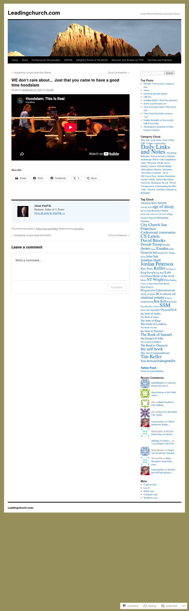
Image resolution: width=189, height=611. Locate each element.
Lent (168, 272)
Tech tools (145, 182)
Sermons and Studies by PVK (127, 60)
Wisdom (151, 189)
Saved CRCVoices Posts (154, 174)
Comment (117, 287)
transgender (166, 360)
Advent (161, 203)
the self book (152, 349)
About (25, 60)
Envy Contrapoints (119, 72)
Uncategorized (147, 186)
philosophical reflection (151, 169)
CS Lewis (150, 236)
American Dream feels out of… (163, 384)
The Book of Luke (149, 327)
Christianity (162, 217)
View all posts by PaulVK (49, 213)
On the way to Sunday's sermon (155, 164)
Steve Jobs (145, 310)
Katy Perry (147, 268)
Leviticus (146, 276)
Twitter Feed (148, 368)
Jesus (143, 256)
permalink (79, 228)
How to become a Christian (163, 156)
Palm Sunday (170, 280)
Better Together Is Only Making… (162, 403)
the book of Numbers (152, 331)
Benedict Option (160, 210)
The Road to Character (154, 345)
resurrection (147, 301)
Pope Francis (147, 287)
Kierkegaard (171, 269)
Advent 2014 (146, 207)
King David (147, 272)
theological (156, 182)
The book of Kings (151, 320)
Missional (151, 162)
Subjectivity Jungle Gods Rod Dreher (31, 72)
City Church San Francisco (154, 226)
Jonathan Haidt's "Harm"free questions (161, 100)
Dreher (145, 248)
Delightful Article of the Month (92, 60)
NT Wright (155, 279)
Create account (150, 484)
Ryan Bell (145, 306)
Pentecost (144, 283)
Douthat (166, 244)
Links (143, 162)
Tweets (172, 182)
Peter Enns (153, 283)
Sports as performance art (155, 103)
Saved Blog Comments (151, 172)
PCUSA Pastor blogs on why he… (162, 433)
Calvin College (165, 214)
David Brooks (153, 240)
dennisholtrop (157, 392)
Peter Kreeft (164, 283)
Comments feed (150, 494)
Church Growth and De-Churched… (163, 451)
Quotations (167, 169)
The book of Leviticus (153, 324)
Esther (153, 249)
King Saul (159, 272)
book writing (168, 139)
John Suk (152, 256)
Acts (154, 202)
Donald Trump (151, 244)
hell (155, 252)
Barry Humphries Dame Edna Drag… (161, 461)
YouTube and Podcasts (159, 60)
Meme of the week (163, 276)
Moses (143, 280)
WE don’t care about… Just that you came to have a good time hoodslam (65, 82)
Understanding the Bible (165, 186)
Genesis (146, 252)
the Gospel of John (152, 338)
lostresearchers (157, 421)
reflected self (169, 294)
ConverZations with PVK (162, 443)
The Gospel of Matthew (151, 341)
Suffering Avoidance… (161, 440)
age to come (146, 210)
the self (165, 182)
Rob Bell (160, 301)
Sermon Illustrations (166, 175)
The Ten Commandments (155, 353)
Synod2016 (168, 310)
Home (15, 60)
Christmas (145, 221)
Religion (168, 298)
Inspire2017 (163, 252)
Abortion (145, 203)
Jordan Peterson (157, 263)
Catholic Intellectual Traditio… (163, 423)
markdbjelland (157, 382)
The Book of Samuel (156, 334)
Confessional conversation (158, 232)
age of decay (163, 206)
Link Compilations (168, 159)
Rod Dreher (171, 301)
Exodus (162, 248)
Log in (146, 487)
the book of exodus (151, 313)
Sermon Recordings (164, 179)
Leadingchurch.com (34, 12)
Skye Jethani (154, 306)
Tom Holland (149, 361)
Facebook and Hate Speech (155, 93)
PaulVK (50, 89)
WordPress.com (150, 497)
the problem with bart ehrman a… (163, 471)
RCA (159, 294)
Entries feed (149, 491)
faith (171, 248)
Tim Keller (151, 356)
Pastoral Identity (164, 166)
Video (143, 189)
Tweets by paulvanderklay (152, 371)
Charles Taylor (148, 217)
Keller (159, 268)
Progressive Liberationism (158, 290)
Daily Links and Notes (47, 228)
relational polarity (152, 297)
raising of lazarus (148, 294)
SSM (165, 305)
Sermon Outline (148, 179)
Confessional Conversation (46, 60)
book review (156, 139)
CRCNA (68, 60)
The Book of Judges (150, 317)
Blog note (145, 139)
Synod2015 (156, 310)
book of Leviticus (149, 214)
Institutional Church (149, 159)
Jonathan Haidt (151, 260)
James (172, 252)
